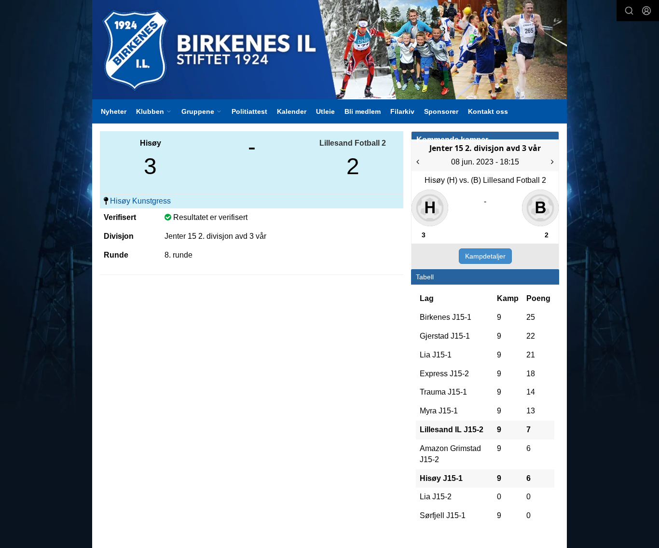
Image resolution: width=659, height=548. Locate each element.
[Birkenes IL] (329, 49)
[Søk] (629, 10)
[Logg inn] (646, 10)
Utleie (325, 111)
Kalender (291, 111)
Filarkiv (402, 111)
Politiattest (249, 111)
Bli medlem (362, 111)
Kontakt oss (488, 111)
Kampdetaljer (485, 256)
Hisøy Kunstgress (140, 201)
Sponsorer (441, 111)
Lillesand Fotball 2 (352, 143)
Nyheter (113, 111)
